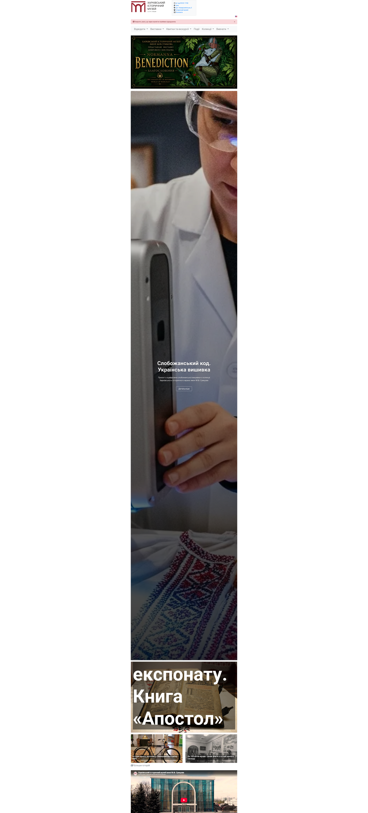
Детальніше (184, 389)
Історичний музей (182, 10)
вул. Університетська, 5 (183, 8)
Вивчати (221, 29)
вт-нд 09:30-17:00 (182, 3)
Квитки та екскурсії (177, 29)
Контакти (179, 12)
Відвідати (140, 29)
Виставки (156, 29)
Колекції (207, 29)
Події (196, 29)
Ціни (177, 5)
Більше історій (141, 765)
